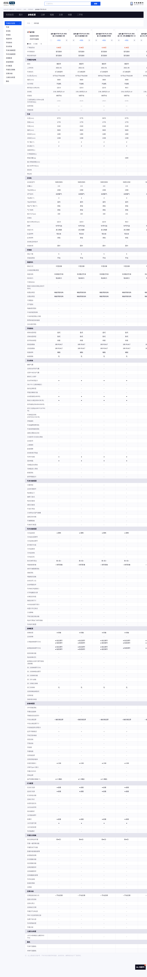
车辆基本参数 (10, 23)
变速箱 (8, 35)
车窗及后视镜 (10, 69)
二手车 (80, 15)
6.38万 (126, 47)
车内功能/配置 (10, 54)
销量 (70, 15)
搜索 (95, 4)
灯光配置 (9, 66)
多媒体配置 (10, 62)
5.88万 (59, 47)
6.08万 (104, 47)
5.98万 (81, 47)
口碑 (43, 15)
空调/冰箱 (9, 73)
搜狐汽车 (9, 4)
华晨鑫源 (30, 9)
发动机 (8, 31)
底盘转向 (9, 39)
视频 (52, 15)
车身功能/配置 (10, 50)
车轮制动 (9, 42)
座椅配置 (9, 58)
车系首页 (10, 15)
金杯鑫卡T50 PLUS (40, 9)
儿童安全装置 (10, 77)
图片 (21, 15)
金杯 (24, 9)
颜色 (7, 81)
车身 (7, 27)
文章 (61, 15)
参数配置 (32, 15)
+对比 (59, 40)
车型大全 (19, 9)
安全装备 (9, 46)
